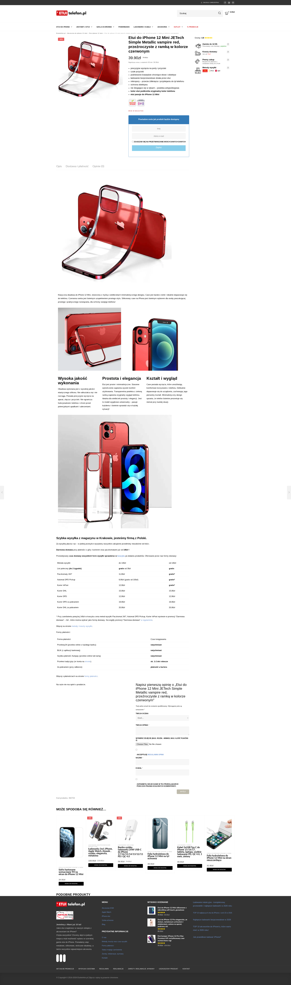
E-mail (139, 768)
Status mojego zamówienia (112, 950)
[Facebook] (225, 2)
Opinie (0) (98, 166)
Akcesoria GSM (108, 908)
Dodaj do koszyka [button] (71, 883)
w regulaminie (146, 620)
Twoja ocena (142, 713)
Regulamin (104, 969)
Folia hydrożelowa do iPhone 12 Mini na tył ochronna (158, 856)
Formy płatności (108, 946)
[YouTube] (229, 2)
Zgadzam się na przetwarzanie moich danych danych (159, 142)
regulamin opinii (156, 755)
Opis (59, 166)
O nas (104, 937)
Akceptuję (150, 755)
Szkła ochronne (107, 920)
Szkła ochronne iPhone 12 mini (71, 867)
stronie (88, 661)
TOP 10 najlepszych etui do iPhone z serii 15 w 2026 (212, 913)
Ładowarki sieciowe (126, 845)
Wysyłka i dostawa (86, 969)
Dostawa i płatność (77, 166)
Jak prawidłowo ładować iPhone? (207, 937)
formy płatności (91, 676)
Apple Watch (106, 912)
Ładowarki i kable (184, 845)
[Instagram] (233, 2)
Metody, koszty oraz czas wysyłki (114, 941)
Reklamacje (118, 969)
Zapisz (159, 147)
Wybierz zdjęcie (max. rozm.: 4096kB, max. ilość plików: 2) (162, 739)
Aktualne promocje (65, 969)
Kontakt (105, 958)
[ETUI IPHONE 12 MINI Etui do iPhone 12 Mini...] (2, 492)
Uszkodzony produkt (168, 969)
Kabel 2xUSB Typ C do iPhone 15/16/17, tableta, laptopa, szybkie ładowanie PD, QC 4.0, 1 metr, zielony (189, 852)
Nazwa (139, 758)
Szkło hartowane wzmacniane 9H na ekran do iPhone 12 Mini (71, 872)
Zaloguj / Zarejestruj (211, 2)
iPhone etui (106, 916)
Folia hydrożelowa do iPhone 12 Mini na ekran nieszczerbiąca (219, 858)
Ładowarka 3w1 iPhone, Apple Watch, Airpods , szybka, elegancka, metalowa (100, 852)
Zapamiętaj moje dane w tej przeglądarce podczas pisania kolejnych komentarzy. (157, 785)
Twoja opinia (142, 725)
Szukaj (220, 13)
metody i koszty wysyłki (82, 626)
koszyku (121, 556)
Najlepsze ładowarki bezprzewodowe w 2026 (212, 920)
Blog (103, 924)
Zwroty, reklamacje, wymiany (113, 954)
